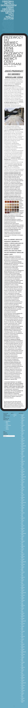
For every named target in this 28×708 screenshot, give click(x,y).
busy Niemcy (15, 404)
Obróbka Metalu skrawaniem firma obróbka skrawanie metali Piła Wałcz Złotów (9, 10)
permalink (19, 407)
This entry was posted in (8, 401)
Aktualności (8, 421)
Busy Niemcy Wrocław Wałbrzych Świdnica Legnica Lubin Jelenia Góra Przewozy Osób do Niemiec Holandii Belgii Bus (12, 402)
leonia (15, 66)
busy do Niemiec (10, 404)
